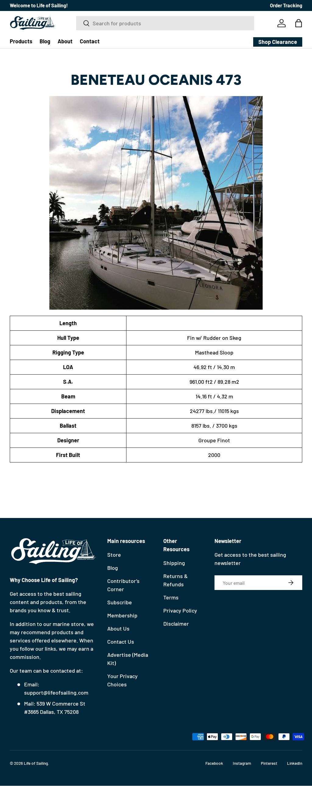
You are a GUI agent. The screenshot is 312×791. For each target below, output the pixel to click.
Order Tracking (286, 5)
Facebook (214, 763)
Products (21, 41)
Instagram (242, 763)
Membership (122, 615)
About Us (118, 628)
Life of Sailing (36, 763)
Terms (171, 597)
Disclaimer (176, 623)
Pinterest (269, 763)
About (65, 41)
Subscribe (119, 602)
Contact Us (120, 641)
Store (114, 554)
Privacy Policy (180, 610)
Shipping (174, 562)
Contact (90, 41)
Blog (45, 41)
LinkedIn (294, 763)
